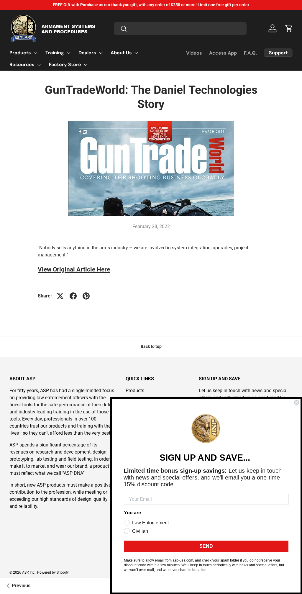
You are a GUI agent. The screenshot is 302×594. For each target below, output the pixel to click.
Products (135, 390)
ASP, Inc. (28, 572)
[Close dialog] (297, 402)
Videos (194, 53)
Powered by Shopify (53, 572)
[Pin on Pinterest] (86, 295)
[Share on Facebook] (73, 295)
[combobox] (180, 28)
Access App (223, 53)
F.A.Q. (250, 53)
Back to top (151, 346)
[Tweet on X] (60, 295)
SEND (206, 546)
